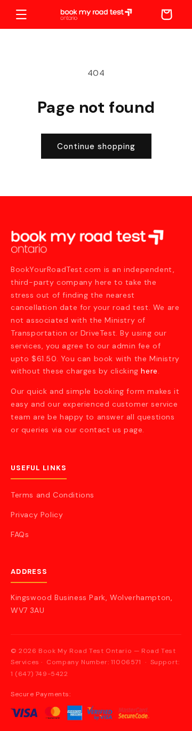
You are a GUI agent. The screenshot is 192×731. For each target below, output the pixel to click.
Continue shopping (96, 146)
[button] (21, 14)
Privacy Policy (37, 514)
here (149, 371)
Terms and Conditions (52, 495)
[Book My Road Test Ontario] (96, 241)
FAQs (20, 534)
